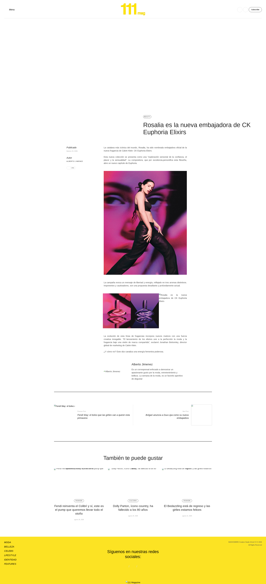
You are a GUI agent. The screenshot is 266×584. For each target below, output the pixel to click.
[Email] (78, 174)
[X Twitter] (75, 174)
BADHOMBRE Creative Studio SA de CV (242, 542)
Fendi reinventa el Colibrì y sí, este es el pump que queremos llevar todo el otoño (79, 509)
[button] (9, 9)
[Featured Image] (79, 482)
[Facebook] (71, 174)
